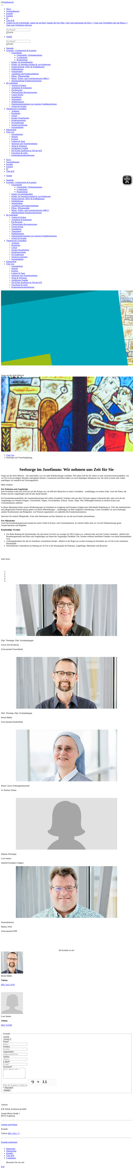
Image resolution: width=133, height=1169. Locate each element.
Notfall (9, 37)
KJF (3, 1167)
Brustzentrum (22, 60)
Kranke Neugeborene (20, 118)
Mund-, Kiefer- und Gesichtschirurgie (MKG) (30, 78)
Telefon (6, 1057)
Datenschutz (11, 1151)
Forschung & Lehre (19, 153)
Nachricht (7, 1067)
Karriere (9, 16)
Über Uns (10, 132)
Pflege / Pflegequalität (20, 76)
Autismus (15, 111)
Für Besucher (16, 90)
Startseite (10, 48)
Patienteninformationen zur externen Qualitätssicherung (34, 104)
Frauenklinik (16, 53)
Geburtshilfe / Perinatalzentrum (29, 55)
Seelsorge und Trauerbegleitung (24, 144)
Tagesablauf (16, 99)
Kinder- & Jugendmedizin (22, 62)
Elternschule (11, 130)
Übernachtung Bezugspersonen (24, 92)
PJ (7, 18)
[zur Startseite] (7, 2)
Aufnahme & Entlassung (21, 88)
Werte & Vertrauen (19, 146)
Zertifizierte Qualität (19, 148)
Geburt (14, 116)
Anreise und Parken (9, 1124)
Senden (7, 1090)
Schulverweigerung (19, 125)
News (8, 9)
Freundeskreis (17, 134)
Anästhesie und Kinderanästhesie (25, 74)
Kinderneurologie (18, 120)
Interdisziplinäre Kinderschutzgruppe (26, 81)
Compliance (11, 1158)
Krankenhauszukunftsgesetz (22, 155)
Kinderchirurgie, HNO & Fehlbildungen (28, 67)
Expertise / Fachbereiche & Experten (21, 50)
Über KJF (10, 20)
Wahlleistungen (17, 102)
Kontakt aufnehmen (9, 1142)
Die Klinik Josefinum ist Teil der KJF (26, 150)
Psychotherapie (17, 123)
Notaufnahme (17, 71)
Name (6, 1041)
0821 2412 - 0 (13, 1133)
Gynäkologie (22, 57)
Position (6, 1047)
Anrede (6, 1037)
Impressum (10, 1149)
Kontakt (9, 13)
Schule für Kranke (18, 106)
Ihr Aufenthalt (12, 83)
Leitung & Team (18, 141)
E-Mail (6, 1062)
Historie (14, 137)
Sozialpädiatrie (17, 127)
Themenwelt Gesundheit (16, 109)
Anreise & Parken (18, 85)
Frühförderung (17, 69)
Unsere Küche (17, 95)
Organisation (8, 1052)
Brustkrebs (15, 113)
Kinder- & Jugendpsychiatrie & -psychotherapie (31, 64)
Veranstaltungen (12, 11)
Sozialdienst (16, 97)
